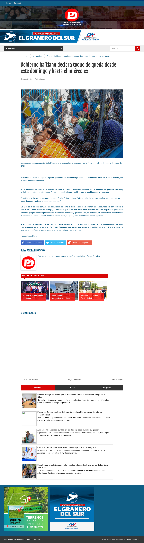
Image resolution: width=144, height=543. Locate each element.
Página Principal (74, 379)
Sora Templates (117, 539)
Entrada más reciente (29, 379)
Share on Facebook (34, 243)
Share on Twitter (57, 243)
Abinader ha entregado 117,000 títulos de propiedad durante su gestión (68, 430)
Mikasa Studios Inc (132, 539)
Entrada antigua (117, 379)
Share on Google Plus (82, 243)
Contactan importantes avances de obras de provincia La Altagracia (66, 447)
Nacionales (41, 79)
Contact (17, 3)
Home (8, 3)
